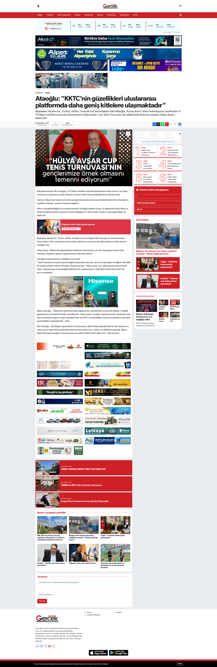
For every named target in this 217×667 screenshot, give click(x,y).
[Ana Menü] (180, 15)
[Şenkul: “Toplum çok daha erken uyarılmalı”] (52, 553)
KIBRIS (39, 15)
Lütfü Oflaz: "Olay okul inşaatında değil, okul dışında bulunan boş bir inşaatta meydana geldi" (174, 179)
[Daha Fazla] (167, 124)
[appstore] (98, 653)
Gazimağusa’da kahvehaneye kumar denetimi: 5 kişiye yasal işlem (174, 166)
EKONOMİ (88, 15)
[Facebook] (37, 646)
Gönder (42, 601)
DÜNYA (78, 15)
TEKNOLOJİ (124, 15)
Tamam (179, 663)
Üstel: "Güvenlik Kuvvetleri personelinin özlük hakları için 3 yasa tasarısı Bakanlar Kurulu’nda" (148, 166)
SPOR (135, 15)
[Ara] (180, 6)
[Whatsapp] (53, 646)
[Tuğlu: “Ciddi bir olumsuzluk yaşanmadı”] (115, 525)
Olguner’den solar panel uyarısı (82, 563)
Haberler (38, 93)
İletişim (118, 612)
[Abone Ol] (180, 124)
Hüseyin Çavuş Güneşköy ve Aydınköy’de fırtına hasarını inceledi (112, 565)
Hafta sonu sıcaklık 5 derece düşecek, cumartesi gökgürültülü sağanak (148, 152)
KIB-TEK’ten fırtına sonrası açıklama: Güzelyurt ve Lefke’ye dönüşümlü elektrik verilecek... (51, 538)
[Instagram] (45, 646)
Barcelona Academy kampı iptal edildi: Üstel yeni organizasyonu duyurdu (149, 179)
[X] (41, 646)
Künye (89, 612)
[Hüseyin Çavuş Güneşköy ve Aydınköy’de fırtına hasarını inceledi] (115, 553)
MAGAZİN (111, 15)
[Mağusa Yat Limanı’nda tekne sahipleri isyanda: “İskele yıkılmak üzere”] (84, 525)
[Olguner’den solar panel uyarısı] (84, 553)
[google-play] (119, 653)
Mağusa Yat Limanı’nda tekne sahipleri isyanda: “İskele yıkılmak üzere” (83, 538)
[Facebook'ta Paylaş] (154, 124)
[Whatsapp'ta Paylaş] (162, 124)
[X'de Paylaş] (158, 124)
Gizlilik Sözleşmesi (93, 615)
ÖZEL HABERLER (64, 15)
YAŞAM (100, 15)
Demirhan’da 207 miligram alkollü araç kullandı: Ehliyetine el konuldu (173, 152)
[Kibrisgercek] (110, 6)
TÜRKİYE (49, 15)
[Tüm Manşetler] (179, 296)
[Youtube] (49, 646)
